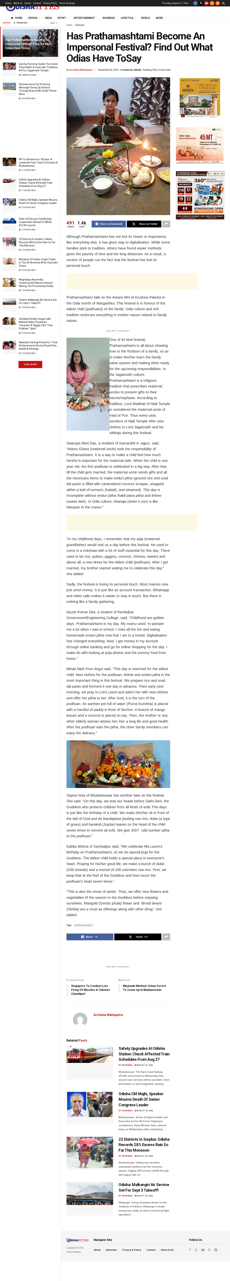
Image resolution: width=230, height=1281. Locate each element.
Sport (62, 17)
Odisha (32, 17)
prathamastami (83, 925)
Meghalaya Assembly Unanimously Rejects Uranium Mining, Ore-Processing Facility (36, 282)
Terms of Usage (67, 3)
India (48, 17)
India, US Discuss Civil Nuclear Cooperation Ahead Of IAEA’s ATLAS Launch (35, 222)
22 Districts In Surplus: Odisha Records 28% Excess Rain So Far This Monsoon (37, 242)
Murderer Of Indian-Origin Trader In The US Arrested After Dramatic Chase (38, 262)
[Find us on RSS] (212, 3)
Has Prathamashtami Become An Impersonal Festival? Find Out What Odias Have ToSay (28, 44)
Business (109, 17)
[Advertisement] (30, 128)
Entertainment (84, 17)
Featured (79, 25)
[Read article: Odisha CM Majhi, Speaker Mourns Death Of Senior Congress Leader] (89, 1108)
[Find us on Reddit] (217, 3)
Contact (37, 3)
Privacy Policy (50, 3)
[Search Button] (223, 3)
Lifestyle (127, 17)
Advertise (111, 1250)
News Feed (167, 1250)
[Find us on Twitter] (201, 3)
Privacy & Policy (131, 1250)
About (97, 1250)
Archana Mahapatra (81, 69)
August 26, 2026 (144, 1065)
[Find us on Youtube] (206, 3)
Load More (30, 364)
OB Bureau (127, 1065)
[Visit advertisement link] (200, 98)
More (159, 17)
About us (17, 3)
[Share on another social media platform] (166, 224)
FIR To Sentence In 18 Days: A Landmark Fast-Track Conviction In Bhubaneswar (38, 162)
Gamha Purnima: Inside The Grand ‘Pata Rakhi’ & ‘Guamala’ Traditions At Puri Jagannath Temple (38, 67)
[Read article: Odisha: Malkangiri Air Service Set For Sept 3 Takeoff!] (89, 1198)
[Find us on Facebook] (195, 3)
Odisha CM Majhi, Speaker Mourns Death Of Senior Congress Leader (141, 1099)
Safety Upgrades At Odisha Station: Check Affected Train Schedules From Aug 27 (35, 182)
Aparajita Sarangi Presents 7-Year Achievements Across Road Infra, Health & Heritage (38, 345)
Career (27, 3)
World (145, 17)
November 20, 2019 (108, 69)
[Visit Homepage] (32, 6)
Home (8, 3)
